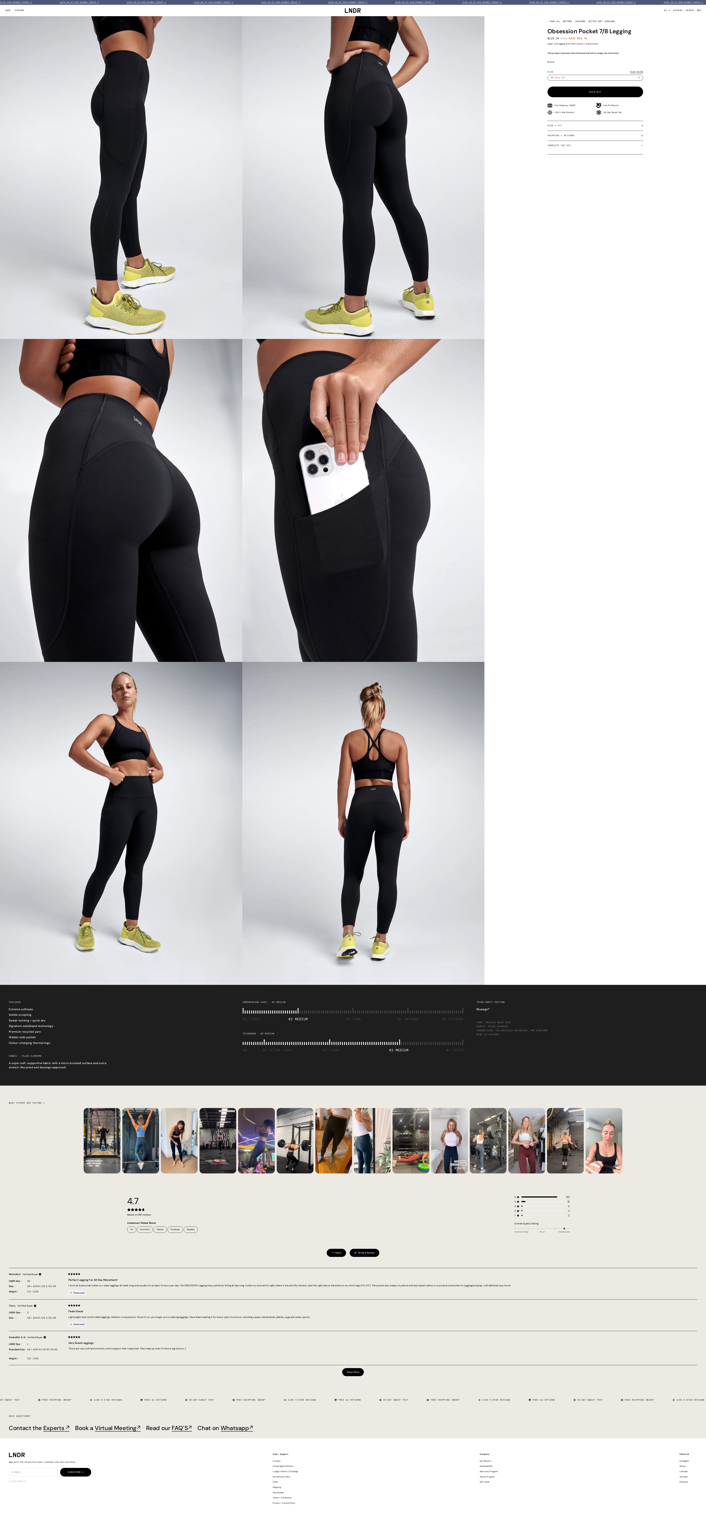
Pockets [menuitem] (175, 1229)
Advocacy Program (489, 1471)
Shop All (555, 21)
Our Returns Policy (281, 1476)
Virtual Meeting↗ (118, 1428)
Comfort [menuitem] (145, 1229)
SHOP (7, 10)
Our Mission (485, 1461)
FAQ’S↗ (182, 1428)
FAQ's (275, 1482)
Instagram (684, 1461)
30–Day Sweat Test (612, 112)
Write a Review (364, 1254)
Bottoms (567, 21)
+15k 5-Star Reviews (564, 112)
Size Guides (278, 1492)
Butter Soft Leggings (602, 21)
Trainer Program (487, 1476)
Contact (276, 1461)
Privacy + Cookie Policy (284, 1503)
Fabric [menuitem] (160, 1229)
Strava (683, 1466)
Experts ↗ (56, 1428)
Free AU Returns (611, 105)
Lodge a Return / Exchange (285, 1471)
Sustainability (486, 1466)
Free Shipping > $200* (565, 105)
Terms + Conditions (282, 1497)
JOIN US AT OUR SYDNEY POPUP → (21, 2)
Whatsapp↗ (237, 1428)
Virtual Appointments (283, 1466)
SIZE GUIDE (636, 72)
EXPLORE (19, 10)
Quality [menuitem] (191, 1229)
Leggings (580, 21)
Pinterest (684, 1482)
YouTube (683, 1476)
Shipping (277, 1487)
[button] (542, 1197)
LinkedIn (684, 1471)
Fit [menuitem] (131, 1229)
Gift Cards (485, 1482)
